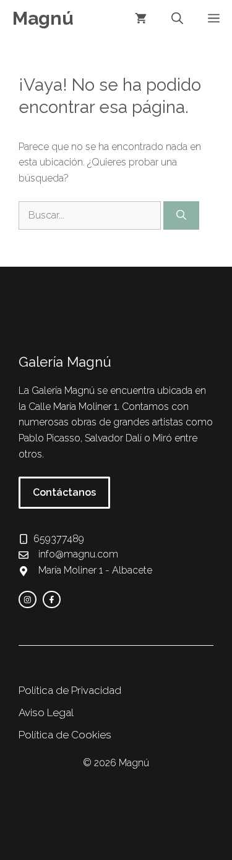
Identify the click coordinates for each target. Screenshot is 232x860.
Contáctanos (64, 492)
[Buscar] (181, 215)
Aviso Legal (46, 712)
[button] (177, 18)
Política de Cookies (65, 734)
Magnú (43, 18)
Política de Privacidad (70, 690)
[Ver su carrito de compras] (140, 18)
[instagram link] (28, 600)
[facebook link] (52, 600)
